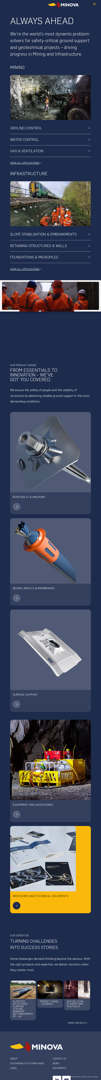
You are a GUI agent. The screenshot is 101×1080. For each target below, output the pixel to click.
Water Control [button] (24, 139)
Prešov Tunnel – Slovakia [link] (49, 1002)
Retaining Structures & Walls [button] (38, 246)
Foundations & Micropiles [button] (34, 257)
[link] (16, 509)
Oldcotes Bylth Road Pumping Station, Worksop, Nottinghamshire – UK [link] (23, 1009)
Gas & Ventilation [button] (26, 151)
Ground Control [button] (26, 128)
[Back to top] (98, 1061)
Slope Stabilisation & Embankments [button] (43, 234)
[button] (94, 5)
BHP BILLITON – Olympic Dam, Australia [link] (76, 1004)
